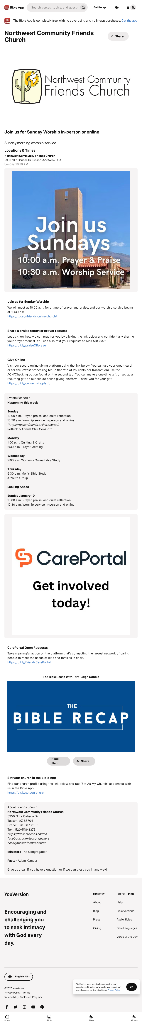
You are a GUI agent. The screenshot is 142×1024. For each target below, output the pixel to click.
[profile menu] (131, 7)
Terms (26, 992)
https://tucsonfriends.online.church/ (32, 316)
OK (131, 986)
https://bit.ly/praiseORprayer (27, 345)
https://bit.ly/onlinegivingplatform (30, 383)
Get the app (100, 7)
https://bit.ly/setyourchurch (26, 792)
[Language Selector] (117, 7)
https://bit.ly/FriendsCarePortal (29, 662)
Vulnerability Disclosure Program (23, 997)
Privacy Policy (12, 992)
